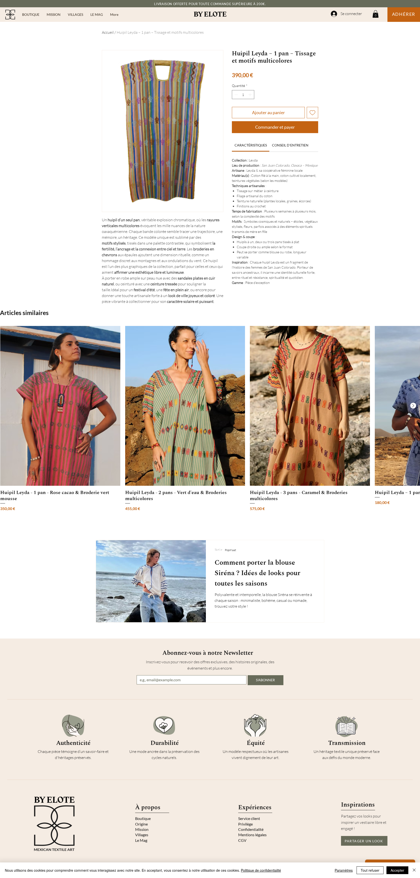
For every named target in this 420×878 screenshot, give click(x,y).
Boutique (143, 818)
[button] (30, 14)
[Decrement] (236, 94)
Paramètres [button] (344, 870)
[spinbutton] (243, 94)
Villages (141, 834)
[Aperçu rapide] (60, 406)
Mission (142, 829)
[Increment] (250, 94)
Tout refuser (370, 870)
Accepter (397, 870)
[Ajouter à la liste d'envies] (312, 112)
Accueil (108, 32)
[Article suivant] (413, 406)
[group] (210, 419)
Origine (141, 824)
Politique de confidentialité (261, 870)
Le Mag (141, 840)
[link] (251, 145)
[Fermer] (414, 870)
